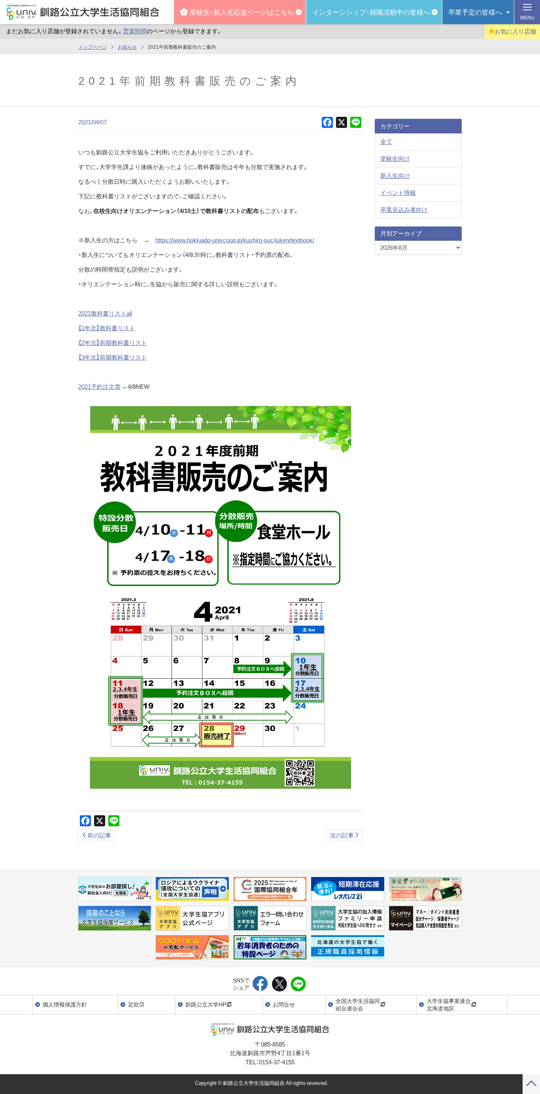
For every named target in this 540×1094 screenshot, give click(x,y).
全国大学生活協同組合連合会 (358, 1004)
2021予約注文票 (99, 386)
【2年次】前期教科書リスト (112, 342)
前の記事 (99, 835)
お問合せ (284, 1004)
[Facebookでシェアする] (260, 984)
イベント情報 (398, 192)
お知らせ (127, 46)
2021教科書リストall (105, 313)
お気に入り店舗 (515, 31)
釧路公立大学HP (205, 1004)
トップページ (92, 46)
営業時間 (135, 31)
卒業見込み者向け (404, 209)
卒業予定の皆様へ (475, 12)
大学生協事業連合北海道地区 (449, 1004)
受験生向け (395, 158)
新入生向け (395, 175)
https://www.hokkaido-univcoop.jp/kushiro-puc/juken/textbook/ (234, 240)
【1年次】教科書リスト (106, 327)
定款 (133, 1004)
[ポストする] (279, 984)
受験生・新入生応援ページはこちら (242, 12)
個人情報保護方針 (65, 1004)
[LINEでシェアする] (298, 984)
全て (386, 141)
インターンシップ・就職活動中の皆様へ (371, 12)
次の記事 (342, 835)
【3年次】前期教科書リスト (112, 357)
